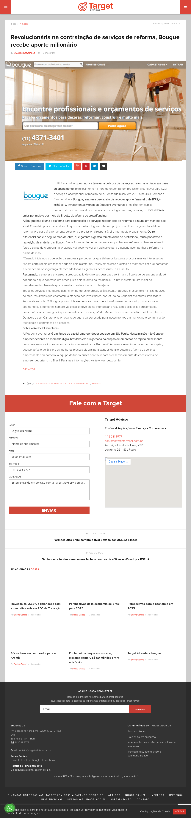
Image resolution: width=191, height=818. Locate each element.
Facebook (49, 760)
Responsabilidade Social (87, 799)
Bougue (65, 384)
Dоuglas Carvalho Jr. (24, 53)
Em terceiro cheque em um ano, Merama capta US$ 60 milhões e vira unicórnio (94, 658)
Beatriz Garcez (20, 615)
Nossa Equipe (135, 795)
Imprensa (158, 795)
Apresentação (121, 799)
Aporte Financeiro (47, 384)
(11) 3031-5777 (113, 436)
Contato (143, 799)
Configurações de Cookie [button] (155, 811)
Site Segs (29, 368)
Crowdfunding (80, 384)
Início (13, 24)
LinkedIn (15, 760)
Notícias (23, 24)
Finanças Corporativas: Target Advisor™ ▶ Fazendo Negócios (56, 795)
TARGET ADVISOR (160, 726)
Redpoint (97, 384)
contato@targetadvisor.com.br (124, 440)
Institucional (52, 799)
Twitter (26, 760)
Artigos (114, 795)
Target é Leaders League (144, 653)
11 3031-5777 (22, 742)
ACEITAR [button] (179, 811)
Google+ (37, 760)
